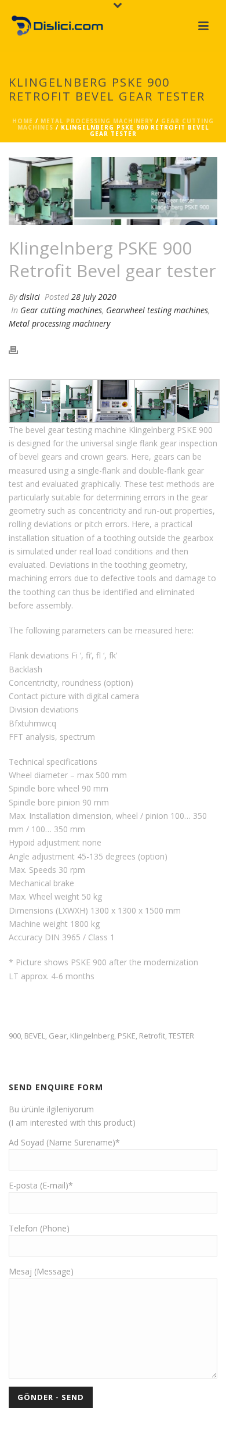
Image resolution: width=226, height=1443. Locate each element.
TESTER (181, 1036)
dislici (29, 296)
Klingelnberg (92, 1036)
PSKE (127, 1036)
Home (22, 121)
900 (15, 1036)
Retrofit (152, 1036)
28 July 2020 (93, 296)
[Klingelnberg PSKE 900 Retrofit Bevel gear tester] (113, 191)
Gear (58, 1036)
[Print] (19, 349)
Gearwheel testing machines (157, 310)
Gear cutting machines (61, 310)
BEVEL (34, 1036)
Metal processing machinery (97, 121)
